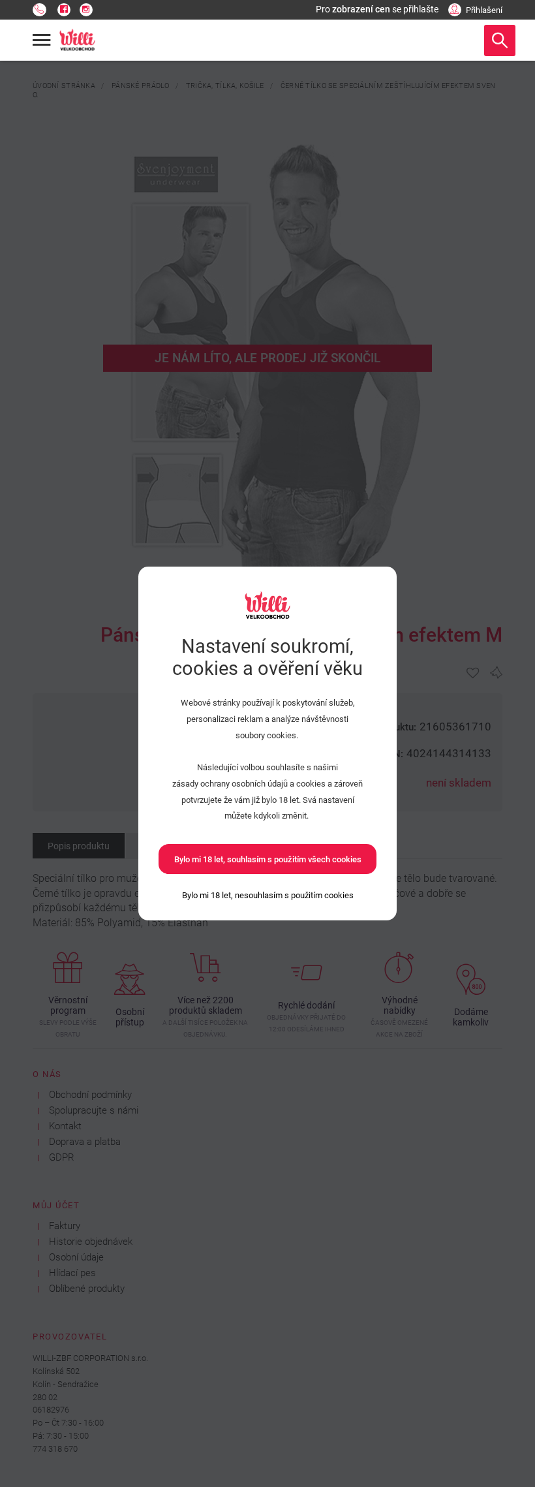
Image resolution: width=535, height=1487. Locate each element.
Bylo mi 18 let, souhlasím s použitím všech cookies (267, 859)
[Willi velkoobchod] (77, 40)
